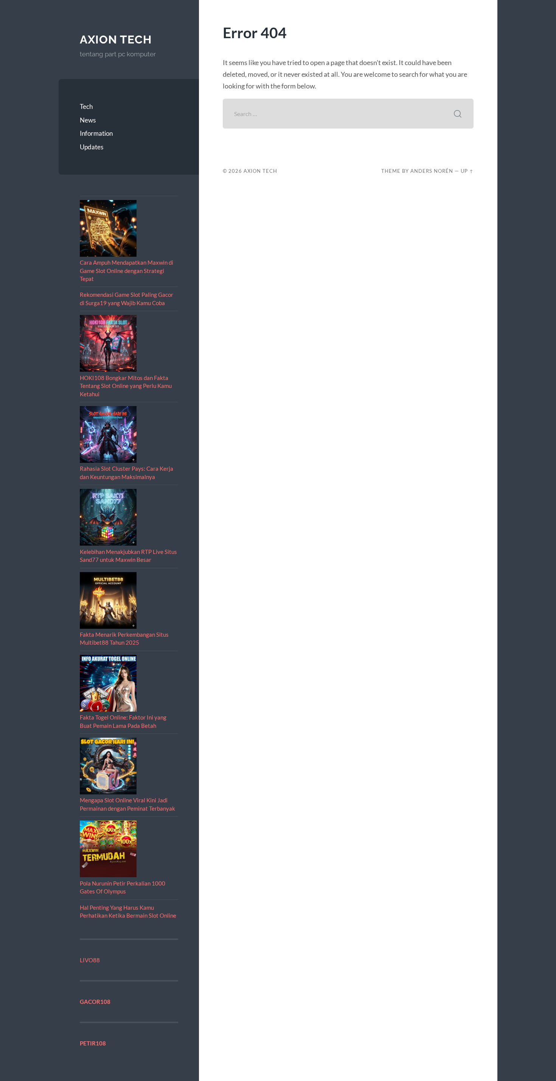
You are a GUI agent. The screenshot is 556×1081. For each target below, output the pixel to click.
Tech (86, 106)
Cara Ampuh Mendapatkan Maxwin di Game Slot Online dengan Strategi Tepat (126, 270)
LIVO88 (90, 960)
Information (96, 133)
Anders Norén (431, 171)
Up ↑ (467, 171)
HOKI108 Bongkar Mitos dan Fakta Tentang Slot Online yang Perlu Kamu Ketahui (126, 385)
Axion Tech (116, 39)
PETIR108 (93, 1043)
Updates (91, 147)
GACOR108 (95, 1001)
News (88, 120)
